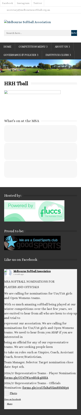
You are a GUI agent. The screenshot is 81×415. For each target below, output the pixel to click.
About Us (61, 46)
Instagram (23, 3)
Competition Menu (32, 46)
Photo (13, 393)
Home (7, 46)
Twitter (37, 3)
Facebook (7, 3)
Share (9, 404)
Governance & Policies (20, 54)
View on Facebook (12, 399)
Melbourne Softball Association (32, 271)
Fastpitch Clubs (57, 54)
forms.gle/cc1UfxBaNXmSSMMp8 (45, 387)
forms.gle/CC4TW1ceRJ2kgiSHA (26, 377)
